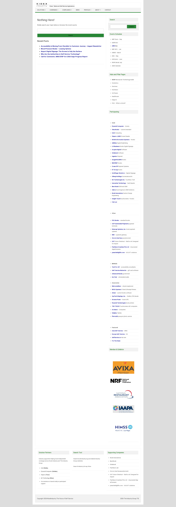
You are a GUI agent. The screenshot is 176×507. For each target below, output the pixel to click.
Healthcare (115, 96)
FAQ (113, 103)
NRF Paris (115, 39)
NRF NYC (114, 49)
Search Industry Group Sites (82, 466)
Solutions (40, 10)
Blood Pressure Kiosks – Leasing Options (56, 49)
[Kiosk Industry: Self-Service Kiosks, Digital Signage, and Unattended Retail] (55, 7)
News (77, 10)
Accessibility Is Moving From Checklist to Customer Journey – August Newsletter (71, 46)
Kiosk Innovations (115, 458)
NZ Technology (45, 478)
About (97, 10)
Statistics (115, 83)
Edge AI (114, 100)
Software (115, 93)
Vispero (43, 474)
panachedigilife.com (116, 485)
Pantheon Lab (114, 468)
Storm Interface (115, 471)
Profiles (87, 10)
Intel (42, 468)
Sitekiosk (113, 464)
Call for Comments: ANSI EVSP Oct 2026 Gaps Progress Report (64, 57)
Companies (53, 10)
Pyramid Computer (46, 471)
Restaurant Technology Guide (125, 79)
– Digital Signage (123, 173)
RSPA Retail (115, 62)
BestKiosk (113, 461)
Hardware (115, 89)
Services (114, 86)
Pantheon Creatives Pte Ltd (118, 480)
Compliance (66, 10)
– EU (120, 334)
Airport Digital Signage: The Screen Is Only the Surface (61, 51)
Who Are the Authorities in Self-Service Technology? (60, 54)
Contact (108, 10)
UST (111, 474)
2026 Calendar (116, 66)
